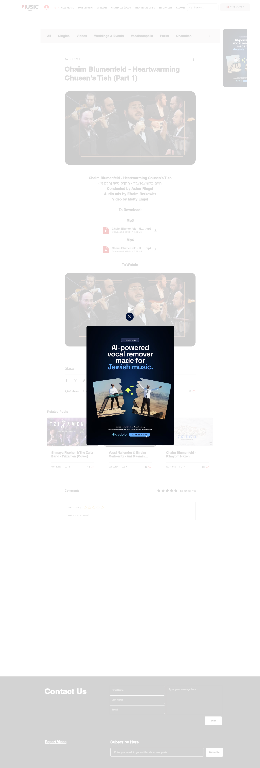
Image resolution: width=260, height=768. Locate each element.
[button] (129, 317)
